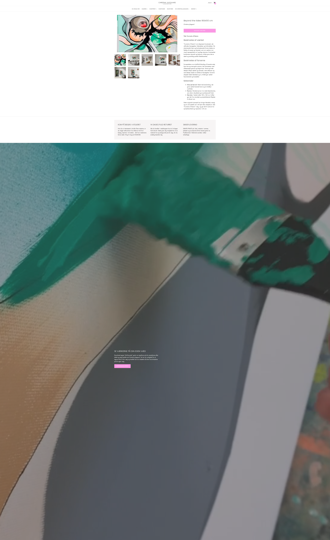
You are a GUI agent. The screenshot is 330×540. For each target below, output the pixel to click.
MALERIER (144, 9)
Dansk (209, 2)
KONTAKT (193, 9)
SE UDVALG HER (136, 9)
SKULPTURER (170, 9)
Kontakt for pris (199, 30)
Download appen (122, 366)
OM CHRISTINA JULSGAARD (181, 9)
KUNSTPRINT (153, 9)
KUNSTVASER (162, 9)
